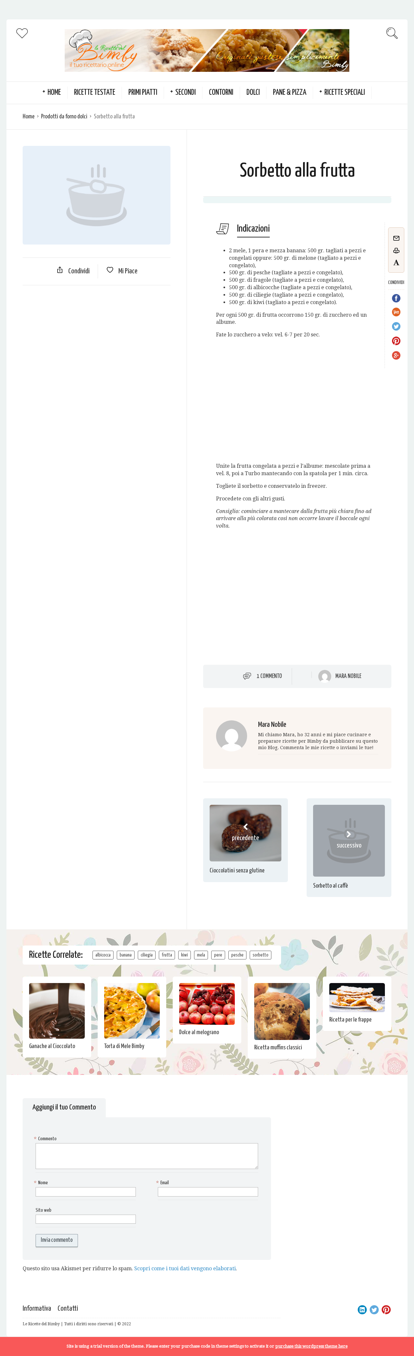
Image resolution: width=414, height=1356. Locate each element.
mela (201, 955)
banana (126, 955)
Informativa (37, 1308)
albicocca (103, 955)
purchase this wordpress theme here (311, 1346)
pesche (237, 955)
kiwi (184, 955)
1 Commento (269, 676)
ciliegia (147, 955)
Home (29, 117)
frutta (167, 955)
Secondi (185, 92)
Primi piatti (142, 92)
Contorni (221, 92)
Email (163, 1182)
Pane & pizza (289, 92)
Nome (42, 1182)
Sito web (43, 1210)
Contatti (68, 1308)
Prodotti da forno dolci (64, 117)
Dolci (253, 92)
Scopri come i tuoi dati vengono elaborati (185, 1268)
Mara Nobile (348, 676)
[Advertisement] (96, 337)
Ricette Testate (94, 92)
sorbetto (260, 955)
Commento (46, 1138)
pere (218, 955)
